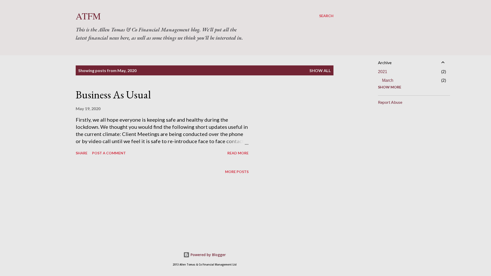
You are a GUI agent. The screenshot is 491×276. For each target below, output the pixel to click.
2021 (382, 72)
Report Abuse (390, 102)
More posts (237, 171)
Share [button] (81, 153)
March (387, 80)
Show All (320, 70)
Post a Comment (109, 153)
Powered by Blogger (207, 254)
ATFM (88, 16)
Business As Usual (113, 95)
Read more (238, 153)
